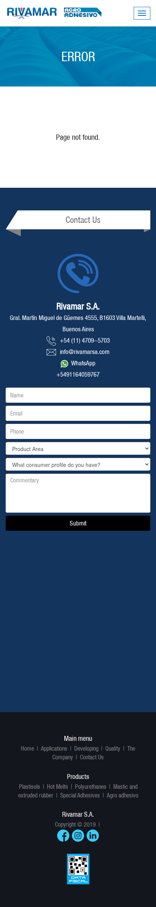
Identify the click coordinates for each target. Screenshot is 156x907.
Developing (86, 748)
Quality (112, 748)
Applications (54, 748)
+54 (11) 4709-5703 (85, 340)
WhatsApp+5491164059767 (78, 368)
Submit (78, 523)
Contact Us (92, 757)
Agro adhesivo (122, 795)
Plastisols (29, 786)
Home (27, 748)
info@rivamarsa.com (84, 351)
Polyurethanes (90, 786)
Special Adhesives (80, 795)
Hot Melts (57, 786)
